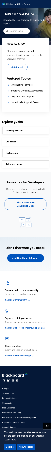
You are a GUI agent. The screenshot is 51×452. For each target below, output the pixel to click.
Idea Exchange (8, 408)
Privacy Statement (10, 398)
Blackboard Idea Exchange (18, 356)
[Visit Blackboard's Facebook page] (4, 380)
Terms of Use (8, 393)
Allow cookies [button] (26, 447)
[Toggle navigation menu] (46, 4)
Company (6, 388)
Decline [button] (10, 447)
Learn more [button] (10, 439)
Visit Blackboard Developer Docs (25, 204)
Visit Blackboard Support (25, 258)
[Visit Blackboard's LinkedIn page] (13, 380)
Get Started (17, 67)
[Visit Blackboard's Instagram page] (17, 380)
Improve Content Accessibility (27, 90)
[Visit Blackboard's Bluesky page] (8, 380)
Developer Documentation (13, 422)
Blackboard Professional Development (24, 328)
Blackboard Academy (11, 413)
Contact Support (9, 427)
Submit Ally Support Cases (25, 102)
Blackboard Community (16, 300)
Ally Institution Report (22, 96)
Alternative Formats (22, 84)
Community (7, 403)
